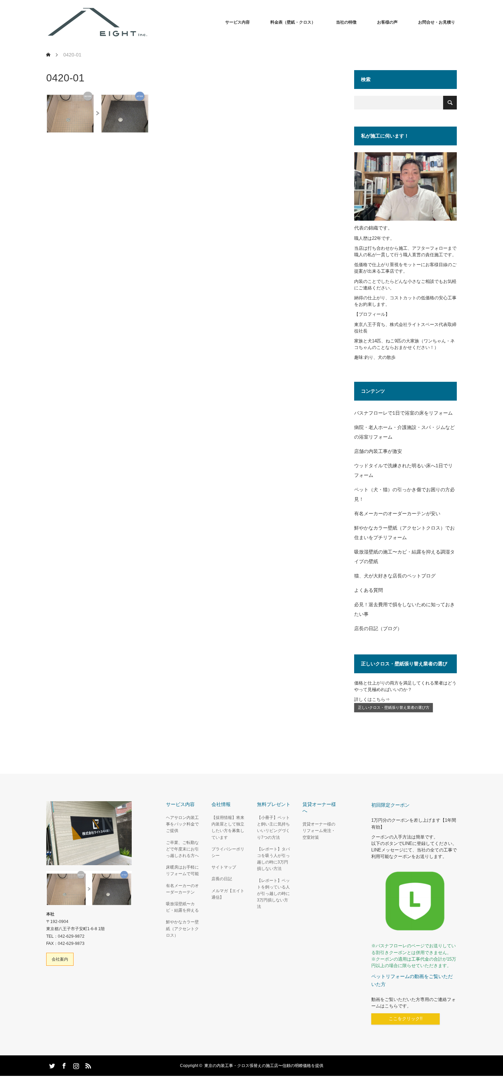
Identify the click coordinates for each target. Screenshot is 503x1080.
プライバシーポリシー (227, 852)
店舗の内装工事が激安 (378, 451)
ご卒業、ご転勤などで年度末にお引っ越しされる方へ (182, 849)
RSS (87, 1064)
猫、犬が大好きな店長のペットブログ (395, 575)
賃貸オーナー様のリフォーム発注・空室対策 (318, 831)
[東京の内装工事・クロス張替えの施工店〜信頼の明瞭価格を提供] (149, 22)
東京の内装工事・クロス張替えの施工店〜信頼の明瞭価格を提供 (263, 1065)
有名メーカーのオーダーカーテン (182, 889)
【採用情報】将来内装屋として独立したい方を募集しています (227, 827)
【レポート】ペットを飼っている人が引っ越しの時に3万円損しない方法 (273, 893)
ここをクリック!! (406, 1018)
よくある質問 (368, 590)
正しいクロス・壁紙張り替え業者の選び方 (393, 707)
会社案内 (60, 959)
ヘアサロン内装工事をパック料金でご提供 (182, 824)
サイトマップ (223, 867)
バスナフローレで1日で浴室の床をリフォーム (403, 413)
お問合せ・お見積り (436, 22)
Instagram (75, 1064)
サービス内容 (237, 22)
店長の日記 (221, 878)
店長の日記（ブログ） (378, 628)
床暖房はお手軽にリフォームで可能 (182, 870)
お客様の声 (387, 22)
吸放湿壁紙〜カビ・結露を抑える (182, 907)
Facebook (63, 1064)
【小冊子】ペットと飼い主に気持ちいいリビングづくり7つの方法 (273, 827)
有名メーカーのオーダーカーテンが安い (397, 513)
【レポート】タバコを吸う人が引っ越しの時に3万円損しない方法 (273, 859)
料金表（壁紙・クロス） (292, 22)
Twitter (51, 1064)
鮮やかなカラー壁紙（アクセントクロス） (182, 928)
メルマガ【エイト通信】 (227, 894)
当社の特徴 (346, 22)
